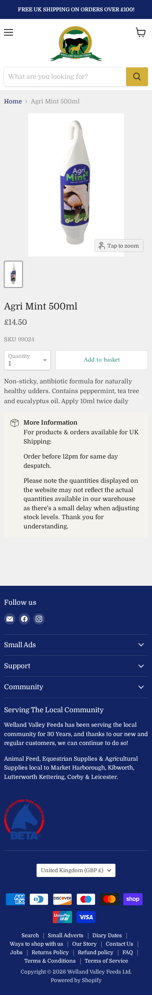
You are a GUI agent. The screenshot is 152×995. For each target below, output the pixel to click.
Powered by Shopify (76, 980)
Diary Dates (107, 935)
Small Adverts (65, 935)
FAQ (127, 952)
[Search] (137, 76)
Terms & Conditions (50, 961)
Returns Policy (50, 952)
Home (13, 101)
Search (30, 935)
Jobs (16, 952)
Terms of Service (106, 961)
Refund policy (95, 952)
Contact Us (119, 944)
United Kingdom (72, 870)
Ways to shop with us (36, 944)
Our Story (84, 944)
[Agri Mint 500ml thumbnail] (13, 274)
